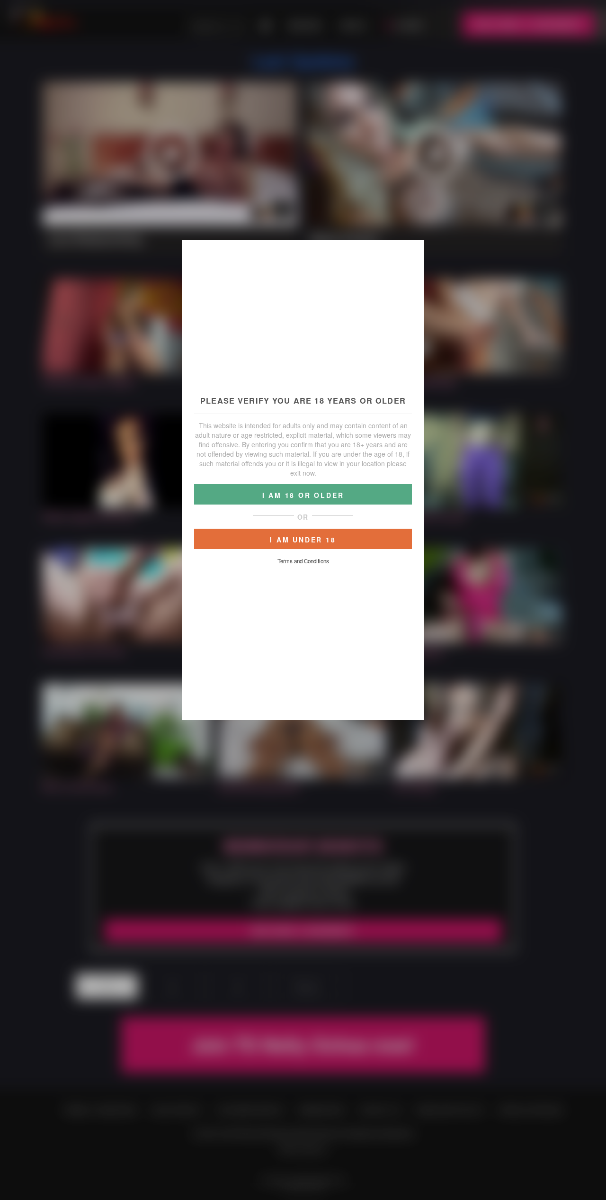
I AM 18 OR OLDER (303, 495)
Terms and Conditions (303, 561)
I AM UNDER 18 (303, 539)
